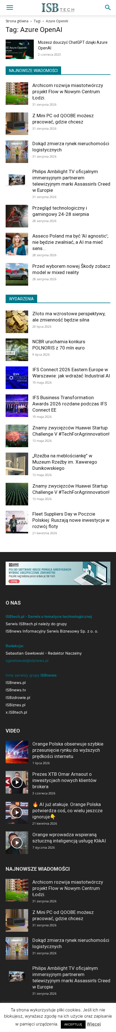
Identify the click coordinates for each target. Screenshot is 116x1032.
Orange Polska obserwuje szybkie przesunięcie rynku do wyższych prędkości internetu (67, 750)
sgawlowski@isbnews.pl (27, 660)
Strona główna (17, 21)
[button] (10, 7)
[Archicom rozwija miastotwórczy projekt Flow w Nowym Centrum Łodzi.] (17, 93)
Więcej (94, 1024)
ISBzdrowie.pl (18, 697)
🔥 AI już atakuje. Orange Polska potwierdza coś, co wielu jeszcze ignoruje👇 (67, 810)
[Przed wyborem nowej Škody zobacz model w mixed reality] (17, 274)
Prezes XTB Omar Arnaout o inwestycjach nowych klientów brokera (64, 780)
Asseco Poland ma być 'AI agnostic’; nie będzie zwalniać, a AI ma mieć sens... (70, 242)
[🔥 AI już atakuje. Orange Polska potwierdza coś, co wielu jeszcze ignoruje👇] (17, 812)
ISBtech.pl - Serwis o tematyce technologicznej (49, 616)
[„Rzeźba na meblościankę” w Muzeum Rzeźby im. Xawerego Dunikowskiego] (17, 464)
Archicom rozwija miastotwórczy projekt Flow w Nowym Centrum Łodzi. (67, 91)
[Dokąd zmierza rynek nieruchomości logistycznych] (17, 151)
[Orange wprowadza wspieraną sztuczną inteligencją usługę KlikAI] (17, 842)
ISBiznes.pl (15, 705)
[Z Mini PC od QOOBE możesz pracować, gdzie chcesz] (17, 123)
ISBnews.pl (16, 682)
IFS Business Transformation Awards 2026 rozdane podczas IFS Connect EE (69, 404)
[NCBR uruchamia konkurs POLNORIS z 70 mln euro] (17, 349)
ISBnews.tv (16, 690)
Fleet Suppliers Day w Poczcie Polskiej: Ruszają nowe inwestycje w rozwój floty (71, 520)
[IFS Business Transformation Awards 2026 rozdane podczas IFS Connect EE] (17, 405)
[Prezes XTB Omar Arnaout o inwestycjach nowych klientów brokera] (17, 782)
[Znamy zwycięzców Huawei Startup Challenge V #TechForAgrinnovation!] (17, 436)
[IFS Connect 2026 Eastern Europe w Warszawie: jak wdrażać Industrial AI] (17, 377)
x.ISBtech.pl (16, 712)
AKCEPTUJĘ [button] (73, 1024)
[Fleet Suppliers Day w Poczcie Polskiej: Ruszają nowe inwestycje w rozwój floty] (17, 522)
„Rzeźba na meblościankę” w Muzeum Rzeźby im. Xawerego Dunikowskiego (64, 462)
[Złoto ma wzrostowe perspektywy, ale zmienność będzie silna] (17, 321)
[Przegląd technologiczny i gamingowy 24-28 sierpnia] (17, 216)
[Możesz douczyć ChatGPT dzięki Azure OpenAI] (20, 49)
